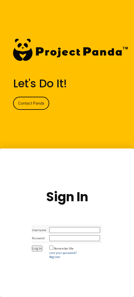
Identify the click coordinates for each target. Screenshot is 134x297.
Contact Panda (31, 103)
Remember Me (64, 248)
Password (38, 238)
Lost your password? (63, 253)
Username (39, 230)
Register (54, 257)
